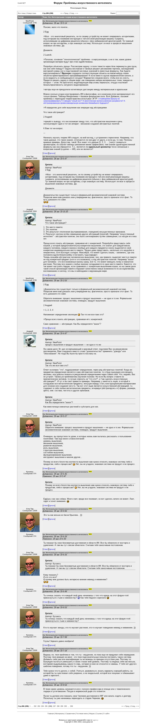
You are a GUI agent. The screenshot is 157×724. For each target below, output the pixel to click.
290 (65, 706)
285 (46, 706)
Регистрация (75, 8)
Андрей (30, 209)
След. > (73, 13)
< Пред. (66, 13)
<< (61, 13)
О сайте (106, 713)
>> (77, 13)
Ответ (45, 153)
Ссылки (99, 713)
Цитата (52, 153)
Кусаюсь (29, 472)
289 (61, 706)
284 (42, 706)
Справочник (70, 713)
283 (38, 706)
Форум (91, 713)
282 (35, 706)
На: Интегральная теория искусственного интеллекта (65, 21)
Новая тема (31, 13)
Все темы (21, 13)
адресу (95, 720)
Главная (51, 713)
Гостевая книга (82, 713)
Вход (84, 8)
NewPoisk (30, 21)
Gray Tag (29, 156)
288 (58, 706)
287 (54, 706)
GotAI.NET (22, 3)
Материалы (59, 713)
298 (71, 706)
